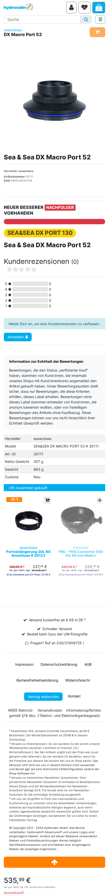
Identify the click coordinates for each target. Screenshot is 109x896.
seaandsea (13, 30)
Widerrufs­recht (77, 680)
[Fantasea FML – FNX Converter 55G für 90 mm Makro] (81, 520)
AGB (88, 664)
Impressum (24, 664)
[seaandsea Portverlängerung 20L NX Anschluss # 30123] (28, 520)
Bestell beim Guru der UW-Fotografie (57, 634)
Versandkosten (50, 710)
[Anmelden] (71, 7)
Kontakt (74, 696)
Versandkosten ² (39, 570)
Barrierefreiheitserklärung (37, 680)
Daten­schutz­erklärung (59, 664)
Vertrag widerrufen (43, 696)
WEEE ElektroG (20, 710)
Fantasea (81, 551)
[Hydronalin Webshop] (34, 7)
